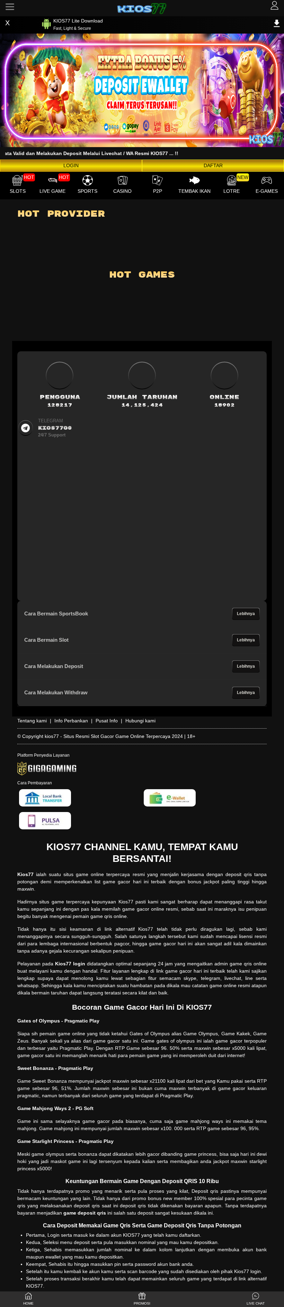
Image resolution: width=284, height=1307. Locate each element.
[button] (255, 1299)
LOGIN (71, 165)
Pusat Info (107, 720)
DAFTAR (213, 165)
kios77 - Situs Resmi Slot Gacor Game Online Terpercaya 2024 (114, 736)
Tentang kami (32, 720)
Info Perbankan (71, 720)
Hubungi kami (140, 720)
